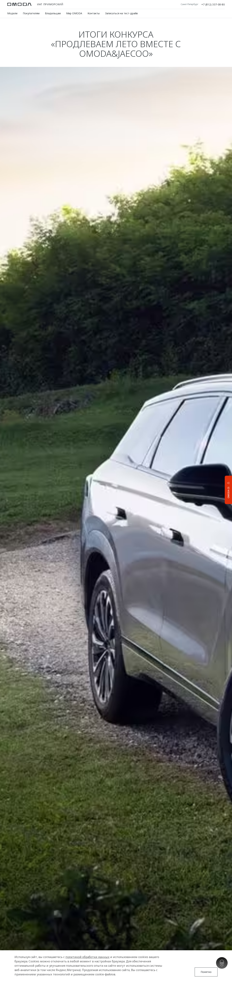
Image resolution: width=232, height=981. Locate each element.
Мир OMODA (74, 13)
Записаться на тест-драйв (121, 13)
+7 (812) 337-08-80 (213, 4)
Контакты (94, 13)
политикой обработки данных (87, 957)
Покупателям (31, 13)
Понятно (206, 972)
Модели (12, 13)
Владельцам (53, 13)
